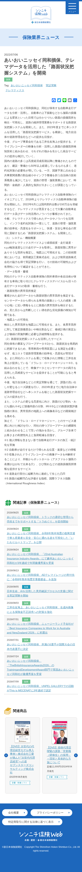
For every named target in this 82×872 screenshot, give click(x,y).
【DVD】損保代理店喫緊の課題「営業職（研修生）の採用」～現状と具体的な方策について (59, 755)
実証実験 (51, 85)
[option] (22, 755)
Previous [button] (6, 755)
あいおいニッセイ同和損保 (27, 85)
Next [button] (76, 755)
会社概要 (13, 812)
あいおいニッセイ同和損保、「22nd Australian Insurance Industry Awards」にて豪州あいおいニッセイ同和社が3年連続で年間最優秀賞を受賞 (40, 558)
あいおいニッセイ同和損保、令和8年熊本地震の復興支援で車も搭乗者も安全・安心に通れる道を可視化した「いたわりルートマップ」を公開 (41, 538)
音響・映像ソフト (19, 783)
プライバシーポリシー (50, 812)
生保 (26, 587)
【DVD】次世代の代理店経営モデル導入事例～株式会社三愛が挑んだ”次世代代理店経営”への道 (22, 759)
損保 (8, 79)
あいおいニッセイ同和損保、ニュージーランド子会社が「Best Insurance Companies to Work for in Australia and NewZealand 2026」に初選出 (40, 628)
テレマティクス (15, 90)
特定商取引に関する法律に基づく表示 (31, 821)
